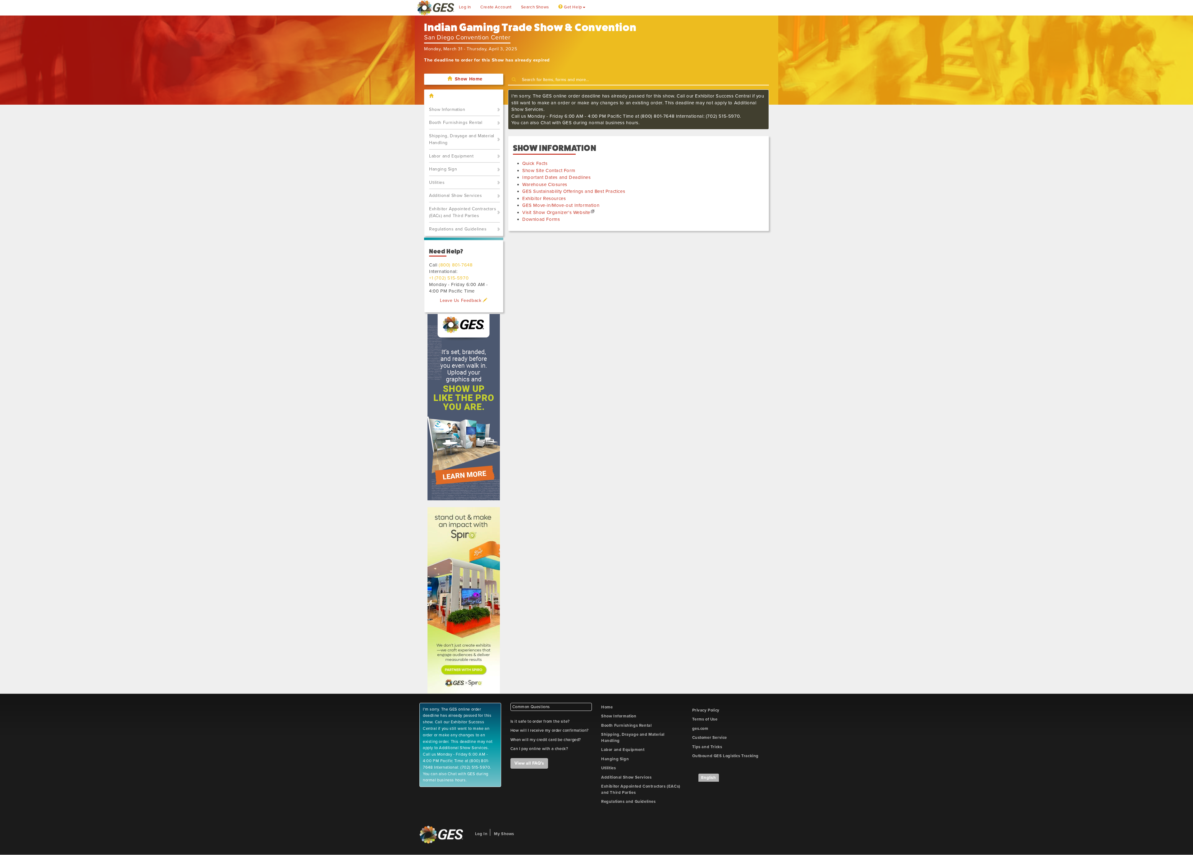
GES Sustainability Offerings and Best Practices (573, 191)
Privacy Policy (706, 710)
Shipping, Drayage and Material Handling (461, 139)
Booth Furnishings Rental (455, 122)
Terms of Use (705, 719)
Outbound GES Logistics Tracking (725, 755)
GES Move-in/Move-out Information (560, 205)
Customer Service (709, 737)
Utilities (437, 182)
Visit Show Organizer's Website (556, 212)
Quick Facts (535, 163)
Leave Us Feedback (461, 300)
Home (607, 707)
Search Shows (535, 7)
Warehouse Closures (544, 184)
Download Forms (541, 219)
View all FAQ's (529, 763)
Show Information (447, 109)
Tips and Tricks (707, 746)
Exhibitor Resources (544, 198)
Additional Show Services (455, 195)
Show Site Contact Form (548, 170)
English (708, 777)
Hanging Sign (443, 169)
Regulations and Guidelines (458, 229)
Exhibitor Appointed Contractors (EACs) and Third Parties (462, 212)
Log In (465, 7)
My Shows (504, 833)
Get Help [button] (572, 7)
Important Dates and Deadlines (556, 177)
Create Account (495, 7)
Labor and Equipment (451, 156)
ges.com (700, 728)
